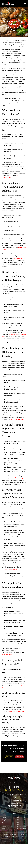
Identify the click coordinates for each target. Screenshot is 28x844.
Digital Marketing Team (17, 836)
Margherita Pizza (18, 258)
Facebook (10, 787)
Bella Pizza (13, 835)
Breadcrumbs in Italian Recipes (16, 711)
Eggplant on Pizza (13, 334)
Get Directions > (14, 800)
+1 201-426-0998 (14, 803)
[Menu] (24, 3)
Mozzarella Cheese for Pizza (10, 569)
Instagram (13, 787)
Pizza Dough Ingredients (17, 419)
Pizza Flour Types (20, 478)
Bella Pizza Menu (10, 578)
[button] (9, 756)
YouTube (17, 787)
